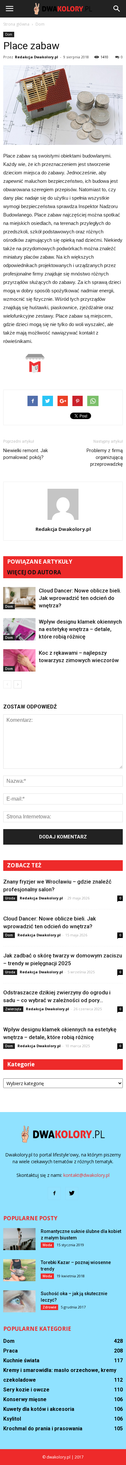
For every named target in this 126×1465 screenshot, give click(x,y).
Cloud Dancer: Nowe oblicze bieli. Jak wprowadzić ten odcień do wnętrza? (80, 598)
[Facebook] (54, 1193)
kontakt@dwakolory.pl (86, 1175)
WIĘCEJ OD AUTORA (34, 572)
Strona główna (16, 24)
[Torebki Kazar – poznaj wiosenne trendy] (19, 1270)
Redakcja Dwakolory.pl (36, 56)
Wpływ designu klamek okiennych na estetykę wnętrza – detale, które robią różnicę (80, 629)
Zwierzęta (13, 1009)
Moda (47, 1245)
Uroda (10, 898)
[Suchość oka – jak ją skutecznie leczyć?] (19, 1301)
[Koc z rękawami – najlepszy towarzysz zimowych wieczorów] (19, 660)
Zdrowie (49, 1307)
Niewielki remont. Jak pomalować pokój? (25, 454)
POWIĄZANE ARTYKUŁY (39, 561)
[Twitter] (71, 1193)
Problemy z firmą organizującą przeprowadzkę (105, 457)
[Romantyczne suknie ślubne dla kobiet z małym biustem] (19, 1239)
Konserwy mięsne (25, 1399)
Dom (8, 34)
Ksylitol (12, 1419)
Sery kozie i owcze (26, 1390)
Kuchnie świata (21, 1360)
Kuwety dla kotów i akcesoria (38, 1409)
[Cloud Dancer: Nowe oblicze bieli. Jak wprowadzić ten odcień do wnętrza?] (19, 598)
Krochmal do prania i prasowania (42, 1428)
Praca (10, 1351)
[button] (117, 9)
